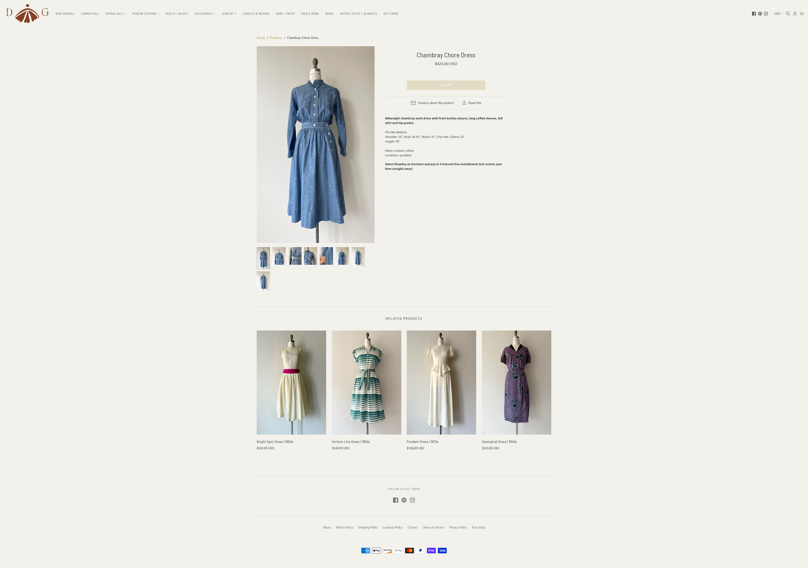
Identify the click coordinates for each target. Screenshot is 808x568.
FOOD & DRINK (310, 13)
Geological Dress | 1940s (499, 441)
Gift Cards (391, 13)
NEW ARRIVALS (65, 13)
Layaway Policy (393, 527)
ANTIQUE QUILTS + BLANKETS (358, 13)
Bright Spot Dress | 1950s (275, 441)
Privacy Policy (458, 527)
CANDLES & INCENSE (256, 13)
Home (261, 38)
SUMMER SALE (90, 13)
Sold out (446, 85)
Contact (413, 527)
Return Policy (344, 527)
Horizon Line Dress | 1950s (351, 441)
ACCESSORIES (203, 13)
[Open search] (788, 14)
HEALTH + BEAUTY (177, 13)
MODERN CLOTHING (145, 13)
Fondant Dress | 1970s (423, 441)
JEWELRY (228, 13)
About (327, 527)
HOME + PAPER (285, 13)
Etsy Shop (478, 527)
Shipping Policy (368, 527)
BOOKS (329, 13)
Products (276, 38)
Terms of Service (433, 527)
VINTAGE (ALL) (114, 13)
